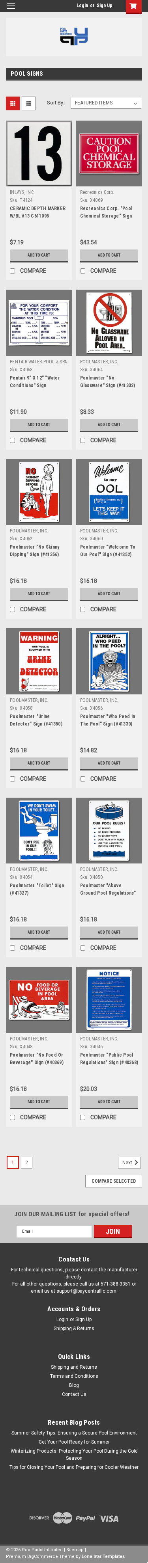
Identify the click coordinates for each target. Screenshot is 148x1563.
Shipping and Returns (74, 1367)
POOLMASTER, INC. (99, 362)
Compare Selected (114, 1181)
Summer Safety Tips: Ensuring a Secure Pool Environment (74, 1433)
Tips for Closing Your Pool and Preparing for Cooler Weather (74, 1467)
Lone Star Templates (103, 1556)
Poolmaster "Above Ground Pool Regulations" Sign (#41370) (108, 893)
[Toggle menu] (11, 11)
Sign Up (104, 5)
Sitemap (75, 1549)
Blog (74, 1385)
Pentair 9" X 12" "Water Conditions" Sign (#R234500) (35, 385)
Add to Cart (39, 255)
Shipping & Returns (74, 1328)
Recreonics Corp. (97, 192)
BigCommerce (42, 1556)
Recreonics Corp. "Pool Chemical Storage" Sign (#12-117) (106, 216)
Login (82, 5)
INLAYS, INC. (22, 192)
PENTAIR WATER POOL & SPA (38, 362)
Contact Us (74, 1394)
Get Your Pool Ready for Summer (74, 1442)
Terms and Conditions (74, 1376)
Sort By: (55, 103)
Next (127, 1162)
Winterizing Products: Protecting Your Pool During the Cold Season (74, 1454)
